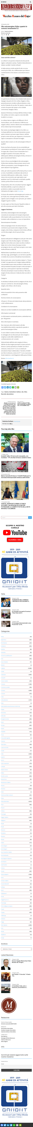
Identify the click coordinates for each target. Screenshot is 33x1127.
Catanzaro (3, 674)
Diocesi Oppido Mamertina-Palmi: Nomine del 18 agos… (21, 961)
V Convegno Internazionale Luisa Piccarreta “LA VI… (21, 623)
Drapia (2, 709)
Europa (2, 725)
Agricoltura (3, 639)
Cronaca (3, 690)
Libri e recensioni (5, 763)
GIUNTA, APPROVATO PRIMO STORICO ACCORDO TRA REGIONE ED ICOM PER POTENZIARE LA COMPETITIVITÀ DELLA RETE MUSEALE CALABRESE (15, 506)
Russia (2, 839)
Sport (2, 890)
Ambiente (3, 646)
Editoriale (3, 716)
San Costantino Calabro (6, 852)
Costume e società (5, 687)
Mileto (2, 773)
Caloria (6, 392)
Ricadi (2, 823)
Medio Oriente (4, 769)
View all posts (17, 421)
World (2, 931)
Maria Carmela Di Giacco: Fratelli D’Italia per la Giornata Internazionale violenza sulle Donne (16, 476)
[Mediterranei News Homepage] (8, 1005)
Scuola (2, 871)
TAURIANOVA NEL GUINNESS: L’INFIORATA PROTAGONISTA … (21, 600)
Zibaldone (3, 934)
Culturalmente (4, 700)
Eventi (2, 728)
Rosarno (3, 836)
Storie (2, 896)
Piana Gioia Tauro (5, 801)
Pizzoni (2, 807)
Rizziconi (3, 830)
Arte (2, 658)
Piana (2, 798)
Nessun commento (5, 33)
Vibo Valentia (4, 925)
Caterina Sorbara (9, 31)
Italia (2, 754)
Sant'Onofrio (4, 865)
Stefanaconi (4, 893)
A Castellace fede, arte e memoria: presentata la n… (19, 986)
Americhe (3, 652)
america (3, 649)
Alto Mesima (4, 643)
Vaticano (3, 918)
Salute (2, 842)
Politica (2, 811)
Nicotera (3, 788)
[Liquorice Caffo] (16, 87)
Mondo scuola (4, 776)
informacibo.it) (9, 358)
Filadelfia (3, 731)
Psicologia (3, 814)
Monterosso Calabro (6, 782)
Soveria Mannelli (5, 884)
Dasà (2, 703)
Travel (2, 909)
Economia (3, 712)
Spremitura (10, 394)
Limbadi (3, 766)
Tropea (2, 912)
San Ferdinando (4, 855)
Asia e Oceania (4, 662)
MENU (4, 2)
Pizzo (2, 804)
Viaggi (2, 922)
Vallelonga (3, 915)
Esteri (2, 722)
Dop (19, 191)
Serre (2, 877)
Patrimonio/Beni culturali (7, 795)
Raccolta (3, 394)
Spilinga (3, 887)
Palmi (2, 792)
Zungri (2, 937)
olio (22, 392)
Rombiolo (3, 833)
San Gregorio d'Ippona (6, 858)
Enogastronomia (5, 719)
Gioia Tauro (3, 744)
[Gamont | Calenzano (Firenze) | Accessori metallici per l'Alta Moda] (15, 568)
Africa (2, 636)
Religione (3, 820)
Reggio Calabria (4, 817)
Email (2, 1064)
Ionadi (2, 750)
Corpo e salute (4, 681)
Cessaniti (3, 677)
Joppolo (3, 757)
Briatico (3, 665)
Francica (3, 741)
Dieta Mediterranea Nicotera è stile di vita (10, 706)
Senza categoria (4, 874)
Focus (2, 735)
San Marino (3, 861)
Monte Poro (4, 779)
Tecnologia (3, 903)
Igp (22, 191)
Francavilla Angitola (5, 738)
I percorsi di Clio (4, 747)
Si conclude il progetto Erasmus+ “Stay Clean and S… (21, 612)
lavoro (2, 760)
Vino (2, 928)
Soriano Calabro (4, 880)
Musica (2, 785)
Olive (25, 392)
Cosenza (3, 684)
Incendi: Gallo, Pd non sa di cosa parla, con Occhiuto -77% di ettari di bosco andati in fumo (16, 456)
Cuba (2, 696)
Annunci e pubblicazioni (6, 655)
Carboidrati (12, 392)
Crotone (3, 693)
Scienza (3, 868)
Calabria (3, 668)
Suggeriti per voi (5, 899)
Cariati (2, 671)
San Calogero (4, 846)
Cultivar (18, 392)
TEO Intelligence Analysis (6, 906)
